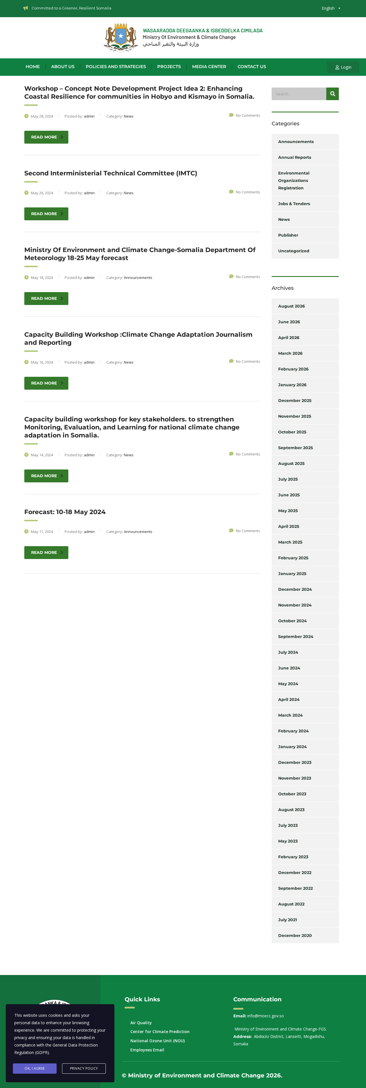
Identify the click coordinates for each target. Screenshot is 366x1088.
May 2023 (288, 841)
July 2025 (288, 479)
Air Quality (141, 1022)
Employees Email (147, 1050)
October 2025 (292, 432)
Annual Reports (294, 157)
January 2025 (292, 573)
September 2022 (295, 888)
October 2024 (292, 620)
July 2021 (287, 919)
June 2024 (289, 668)
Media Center (209, 66)
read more (44, 137)
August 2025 (291, 463)
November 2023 (294, 778)
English (328, 8)
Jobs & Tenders (294, 203)
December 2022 (294, 872)
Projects (169, 66)
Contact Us (252, 66)
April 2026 (288, 337)
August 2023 (291, 809)
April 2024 (289, 699)
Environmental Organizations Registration (293, 181)
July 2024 (288, 652)
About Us (62, 66)
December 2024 (295, 589)
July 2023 (288, 825)
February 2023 (293, 856)
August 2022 (291, 904)
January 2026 (292, 384)
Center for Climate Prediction (160, 1031)
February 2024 (293, 731)
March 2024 (290, 715)
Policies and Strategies (116, 66)
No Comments (248, 115)
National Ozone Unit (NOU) (157, 1040)
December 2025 (294, 400)
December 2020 (295, 935)
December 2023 (294, 762)
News (284, 219)
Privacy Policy (84, 1068)
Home (33, 66)
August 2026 (291, 306)
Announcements (296, 141)
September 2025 (295, 447)
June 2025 (289, 495)
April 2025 (288, 526)
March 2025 (290, 542)
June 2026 (289, 321)
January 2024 (292, 746)
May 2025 (288, 510)
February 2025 (293, 557)
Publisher (288, 235)
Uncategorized (293, 250)
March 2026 (290, 353)
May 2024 (288, 683)
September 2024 (295, 636)
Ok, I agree (35, 1068)
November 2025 (294, 416)
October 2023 (292, 793)
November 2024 (295, 605)
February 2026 (293, 369)
